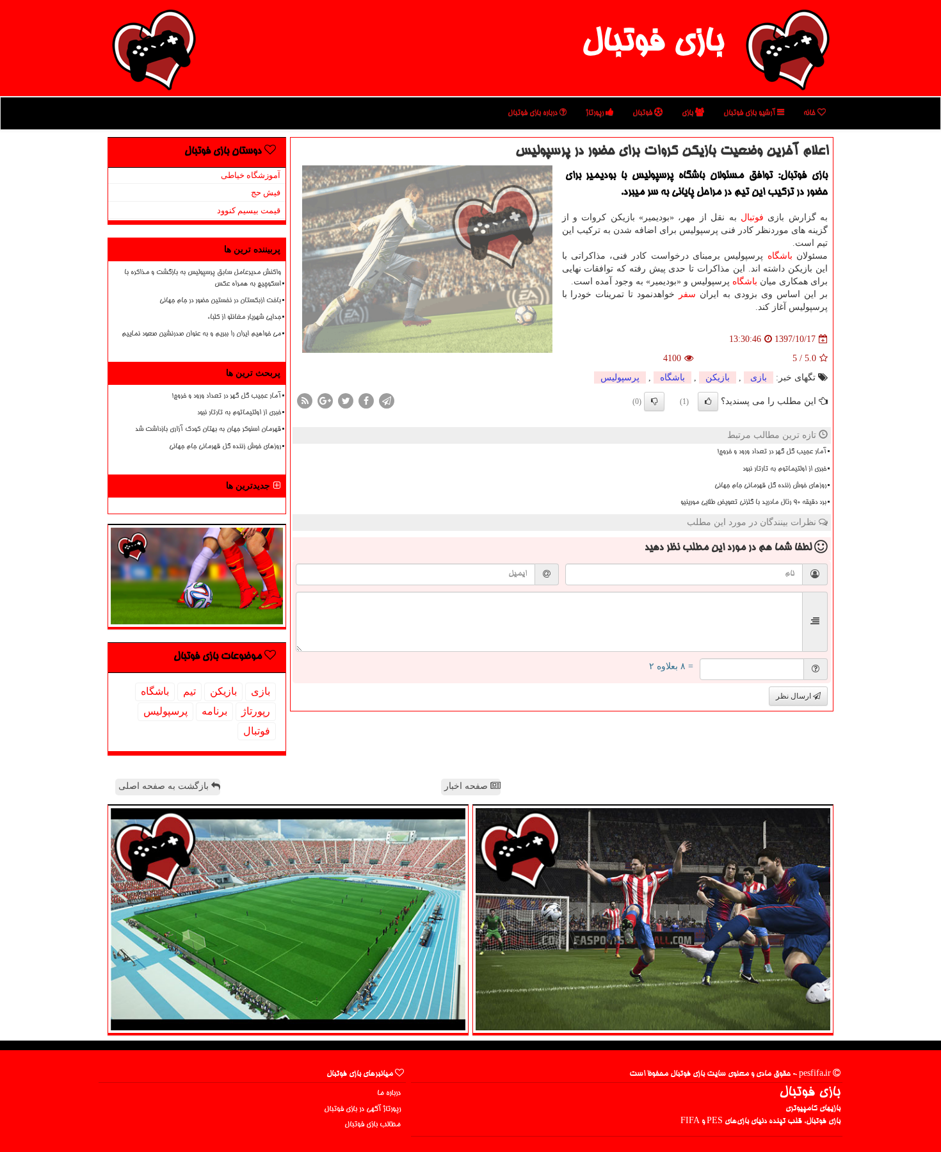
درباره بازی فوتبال (533, 113)
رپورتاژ (596, 113)
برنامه (214, 711)
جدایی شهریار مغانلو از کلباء (244, 317)
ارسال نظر (794, 696)
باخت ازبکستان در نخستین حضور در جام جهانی (220, 301)
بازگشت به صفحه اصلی (164, 786)
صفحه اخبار (467, 786)
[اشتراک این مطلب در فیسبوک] (366, 400)
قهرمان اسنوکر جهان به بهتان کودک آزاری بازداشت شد (208, 430)
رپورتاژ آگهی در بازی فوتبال (362, 1109)
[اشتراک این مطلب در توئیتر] (346, 400)
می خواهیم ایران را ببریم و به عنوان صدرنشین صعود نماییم (201, 334)
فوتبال (643, 113)
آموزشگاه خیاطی (250, 175)
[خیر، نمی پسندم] (654, 401)
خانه (810, 113)
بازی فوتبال (652, 43)
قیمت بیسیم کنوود (248, 210)
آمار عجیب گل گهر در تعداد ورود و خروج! (771, 452)
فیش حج (265, 192)
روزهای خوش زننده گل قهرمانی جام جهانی (770, 486)
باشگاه (780, 256)
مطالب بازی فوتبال (372, 1125)
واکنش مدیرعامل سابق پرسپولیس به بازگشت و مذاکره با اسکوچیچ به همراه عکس (202, 278)
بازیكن (717, 377)
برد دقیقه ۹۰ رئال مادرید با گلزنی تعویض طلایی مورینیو (753, 503)
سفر (687, 294)
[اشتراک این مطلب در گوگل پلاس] (325, 400)
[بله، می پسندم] (708, 401)
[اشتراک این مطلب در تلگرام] (387, 400)
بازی (688, 113)
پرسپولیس (619, 377)
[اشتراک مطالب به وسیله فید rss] (305, 400)
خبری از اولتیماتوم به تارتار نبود (784, 469)
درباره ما (389, 1093)
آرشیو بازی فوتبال (750, 113)
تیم (189, 691)
